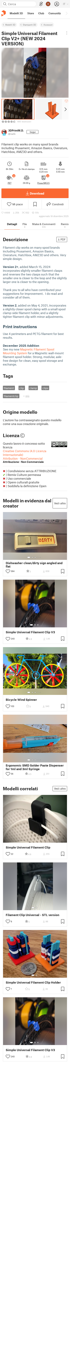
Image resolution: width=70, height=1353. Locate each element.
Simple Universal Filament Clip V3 (30, 632)
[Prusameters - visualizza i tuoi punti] (48, 4)
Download (37, 193)
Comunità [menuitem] (54, 13)
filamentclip (11, 396)
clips (45, 388)
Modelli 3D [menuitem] (16, 13)
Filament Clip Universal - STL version (32, 915)
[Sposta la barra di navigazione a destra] (66, 13)
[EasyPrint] (41, 4)
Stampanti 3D (29, 24)
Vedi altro (60, 503)
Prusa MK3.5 (43, 183)
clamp (33, 388)
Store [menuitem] (30, 13)
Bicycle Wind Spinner (21, 699)
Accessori (48, 24)
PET (9, 183)
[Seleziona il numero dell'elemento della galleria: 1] (28, 557)
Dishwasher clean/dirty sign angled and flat (34, 564)
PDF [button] (63, 239)
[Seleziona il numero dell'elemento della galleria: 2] (32, 557)
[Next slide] (65, 109)
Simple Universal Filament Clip (28, 847)
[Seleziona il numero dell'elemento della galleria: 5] (40, 557)
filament (9, 388)
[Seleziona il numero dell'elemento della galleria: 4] (38, 557)
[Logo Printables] (3, 13)
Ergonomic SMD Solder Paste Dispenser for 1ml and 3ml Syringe (35, 767)
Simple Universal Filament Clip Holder (33, 982)
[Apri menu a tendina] (67, 33)
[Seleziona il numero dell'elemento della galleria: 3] (35, 557)
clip (21, 388)
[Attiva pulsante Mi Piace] (8, 571)
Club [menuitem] (41, 13)
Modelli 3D (10, 24)
